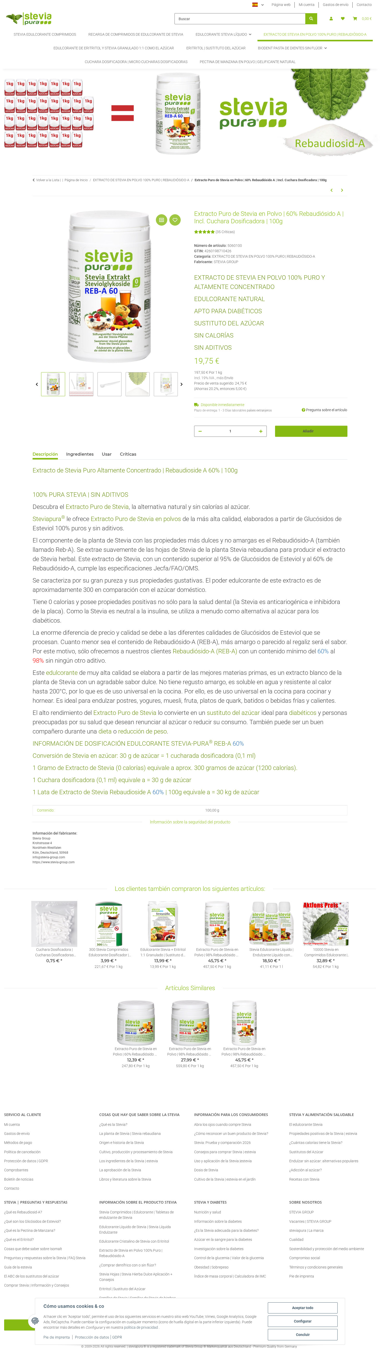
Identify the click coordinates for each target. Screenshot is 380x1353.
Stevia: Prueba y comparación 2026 (222, 1143)
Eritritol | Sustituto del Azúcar (122, 1289)
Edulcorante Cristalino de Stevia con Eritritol (134, 1241)
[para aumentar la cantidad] (261, 431)
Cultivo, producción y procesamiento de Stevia (136, 1152)
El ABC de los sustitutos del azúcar (31, 1276)
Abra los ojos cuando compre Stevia (222, 1124)
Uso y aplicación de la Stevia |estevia (223, 1161)
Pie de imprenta (56, 1337)
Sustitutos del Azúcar (306, 1152)
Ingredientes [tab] (80, 454)
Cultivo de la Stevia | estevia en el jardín (225, 1179)
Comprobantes (16, 1170)
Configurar (302, 1321)
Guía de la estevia (18, 1267)
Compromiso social (304, 1258)
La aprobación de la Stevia (120, 1170)
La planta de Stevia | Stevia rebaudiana (130, 1134)
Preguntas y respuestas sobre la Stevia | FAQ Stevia (45, 1258)
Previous (37, 384)
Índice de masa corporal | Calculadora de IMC (230, 1276)
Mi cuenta (307, 5)
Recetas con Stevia (304, 1179)
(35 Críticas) (225, 232)
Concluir (303, 1335)
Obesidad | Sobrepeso (211, 1267)
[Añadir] (37, 207)
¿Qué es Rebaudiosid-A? (23, 1212)
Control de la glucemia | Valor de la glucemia (229, 1258)
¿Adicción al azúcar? (305, 1170)
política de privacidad (141, 1327)
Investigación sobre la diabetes (219, 1249)
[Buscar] (311, 18)
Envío (228, 378)
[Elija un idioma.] (258, 5)
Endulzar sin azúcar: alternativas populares (323, 1161)
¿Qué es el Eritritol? (19, 1239)
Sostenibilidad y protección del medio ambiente (326, 1249)
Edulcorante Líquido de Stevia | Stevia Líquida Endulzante (135, 1229)
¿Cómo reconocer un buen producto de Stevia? (231, 1134)
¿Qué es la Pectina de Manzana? (29, 1230)
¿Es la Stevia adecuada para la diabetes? (226, 1230)
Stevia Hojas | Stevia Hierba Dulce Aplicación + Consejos (135, 1277)
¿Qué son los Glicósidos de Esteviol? (32, 1221)
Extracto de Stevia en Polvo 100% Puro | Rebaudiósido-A (130, 1253)
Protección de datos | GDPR (98, 1337)
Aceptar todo (302, 1308)
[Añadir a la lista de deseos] (175, 220)
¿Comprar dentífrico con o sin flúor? (127, 1265)
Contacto (364, 5)
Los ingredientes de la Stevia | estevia (128, 1161)
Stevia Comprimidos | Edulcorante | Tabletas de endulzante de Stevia (136, 1215)
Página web (281, 5)
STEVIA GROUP (301, 1212)
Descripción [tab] (45, 454)
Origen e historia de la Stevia (121, 1143)
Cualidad (296, 1239)
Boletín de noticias (18, 1179)
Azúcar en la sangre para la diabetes (223, 1239)
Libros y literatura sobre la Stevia (125, 1179)
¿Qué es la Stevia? (113, 1124)
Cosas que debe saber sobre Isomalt (33, 1249)
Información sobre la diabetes (218, 1221)
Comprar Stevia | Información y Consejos (36, 1285)
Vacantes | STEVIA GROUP (310, 1221)
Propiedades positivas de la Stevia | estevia (323, 1134)
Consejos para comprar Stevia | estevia (225, 1152)
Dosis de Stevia (206, 1170)
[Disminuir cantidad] (200, 431)
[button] (331, 19)
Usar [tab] (107, 454)
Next (181, 384)
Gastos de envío (335, 5)
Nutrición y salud (207, 1212)
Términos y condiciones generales (316, 1267)
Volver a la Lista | (48, 180)
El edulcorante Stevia (306, 1124)
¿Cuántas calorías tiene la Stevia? (315, 1143)
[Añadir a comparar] (161, 220)
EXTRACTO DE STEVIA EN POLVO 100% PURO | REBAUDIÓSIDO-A (263, 256)
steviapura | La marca (306, 1230)
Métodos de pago (18, 1143)
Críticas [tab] (128, 454)
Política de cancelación (22, 1152)
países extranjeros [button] (259, 410)
